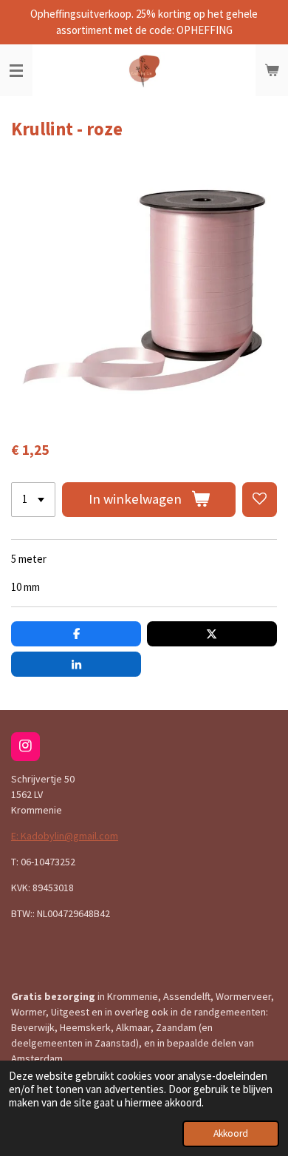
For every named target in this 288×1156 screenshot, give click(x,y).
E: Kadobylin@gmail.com (64, 835)
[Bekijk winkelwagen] (272, 70)
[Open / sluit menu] (16, 70)
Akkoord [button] (230, 1133)
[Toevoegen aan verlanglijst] (259, 499)
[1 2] (33, 499)
